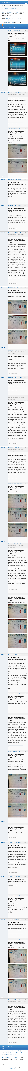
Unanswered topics (13, 8)
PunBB (11, 1067)
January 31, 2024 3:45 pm (14, 919)
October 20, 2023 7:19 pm (14, 179)
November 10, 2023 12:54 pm (15, 232)
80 (22, 18)
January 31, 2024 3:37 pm (14, 895)
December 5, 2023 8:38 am (14, 350)
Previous (8, 18)
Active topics (5, 8)
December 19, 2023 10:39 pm (15, 483)
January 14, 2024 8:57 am (14, 751)
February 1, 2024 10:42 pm (14, 999)
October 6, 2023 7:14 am (14, 30)
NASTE (16, 12)
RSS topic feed (6, 25)
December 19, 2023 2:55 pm (15, 447)
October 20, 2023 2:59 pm (14, 128)
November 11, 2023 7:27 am (15, 287)
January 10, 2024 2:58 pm (14, 693)
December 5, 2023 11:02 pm (15, 377)
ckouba (2, 654)
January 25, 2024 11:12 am (14, 824)
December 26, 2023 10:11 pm (15, 654)
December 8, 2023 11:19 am (15, 396)
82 (6, 20)
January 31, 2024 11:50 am (14, 842)
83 (10, 20)
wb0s (2, 30)
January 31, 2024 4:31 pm (14, 939)
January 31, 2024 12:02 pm (14, 876)
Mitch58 (2, 876)
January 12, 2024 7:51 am (14, 714)
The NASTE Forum (7, 3)
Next (21, 20)
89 (17, 20)
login (7, 22)
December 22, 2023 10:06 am (15, 543)
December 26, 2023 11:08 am (15, 594)
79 (18, 18)
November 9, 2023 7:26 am (14, 205)
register (12, 22)
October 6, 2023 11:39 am (14, 92)
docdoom (3, 92)
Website (3, 90)
